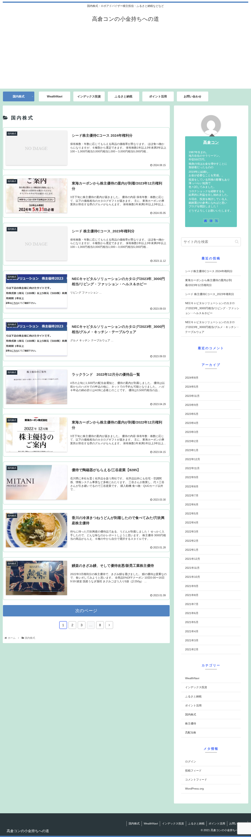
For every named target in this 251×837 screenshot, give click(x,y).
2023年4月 (191, 422)
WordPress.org (194, 788)
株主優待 (190, 723)
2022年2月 (191, 540)
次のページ (86, 610)
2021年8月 (191, 594)
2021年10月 (192, 576)
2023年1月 (191, 450)
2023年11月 (192, 395)
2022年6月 (191, 504)
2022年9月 (191, 477)
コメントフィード (196, 779)
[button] (236, 241)
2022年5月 (191, 513)
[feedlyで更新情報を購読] (211, 220)
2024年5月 (191, 386)
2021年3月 (191, 640)
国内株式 (190, 714)
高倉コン (211, 142)
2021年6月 (191, 613)
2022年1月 (191, 549)
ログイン (190, 761)
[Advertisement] (125, 59)
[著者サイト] (205, 220)
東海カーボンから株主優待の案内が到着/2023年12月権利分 (208, 283)
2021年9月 (191, 585)
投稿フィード (193, 770)
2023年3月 (191, 431)
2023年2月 (191, 441)
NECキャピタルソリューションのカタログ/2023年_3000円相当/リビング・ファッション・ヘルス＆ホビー (212, 308)
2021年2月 (191, 649)
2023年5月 (191, 413)
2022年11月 (192, 468)
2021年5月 (191, 622)
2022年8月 (191, 486)
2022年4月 (191, 522)
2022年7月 (191, 495)
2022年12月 (192, 459)
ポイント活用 (193, 705)
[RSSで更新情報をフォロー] (216, 220)
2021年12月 (192, 558)
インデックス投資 (196, 687)
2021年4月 (191, 631)
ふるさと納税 (193, 696)
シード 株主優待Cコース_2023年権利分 (209, 294)
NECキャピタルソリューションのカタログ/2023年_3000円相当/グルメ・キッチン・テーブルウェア (212, 327)
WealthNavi (192, 678)
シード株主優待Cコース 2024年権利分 (209, 271)
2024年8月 (191, 377)
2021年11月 (192, 567)
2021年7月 (191, 604)
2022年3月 (191, 531)
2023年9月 (191, 404)
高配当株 (190, 732)
